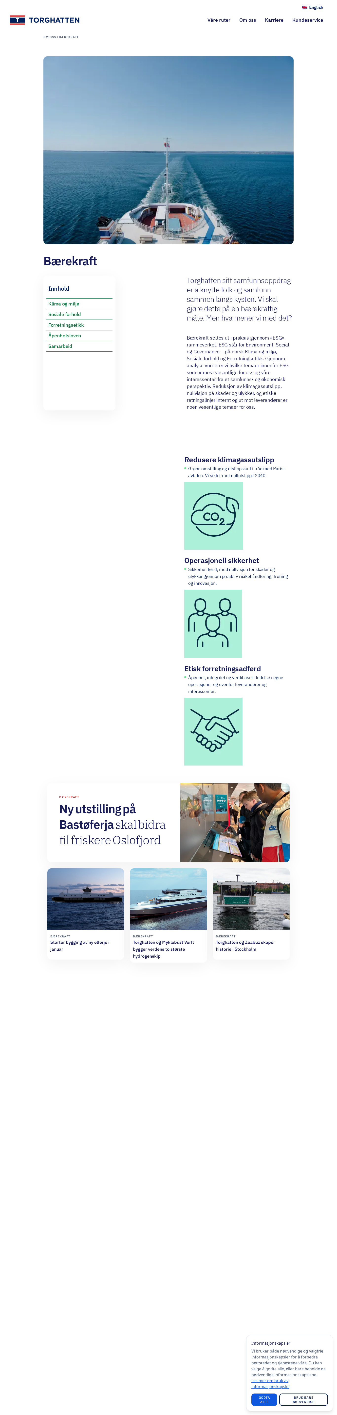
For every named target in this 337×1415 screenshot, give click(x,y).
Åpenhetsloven (64, 335)
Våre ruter (218, 20)
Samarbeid (60, 346)
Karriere (274, 20)
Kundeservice (307, 20)
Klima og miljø (63, 303)
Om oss (247, 20)
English (318, 8)
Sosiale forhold (64, 314)
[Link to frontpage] (45, 20)
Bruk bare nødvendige (304, 1399)
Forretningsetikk (66, 325)
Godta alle (264, 1399)
